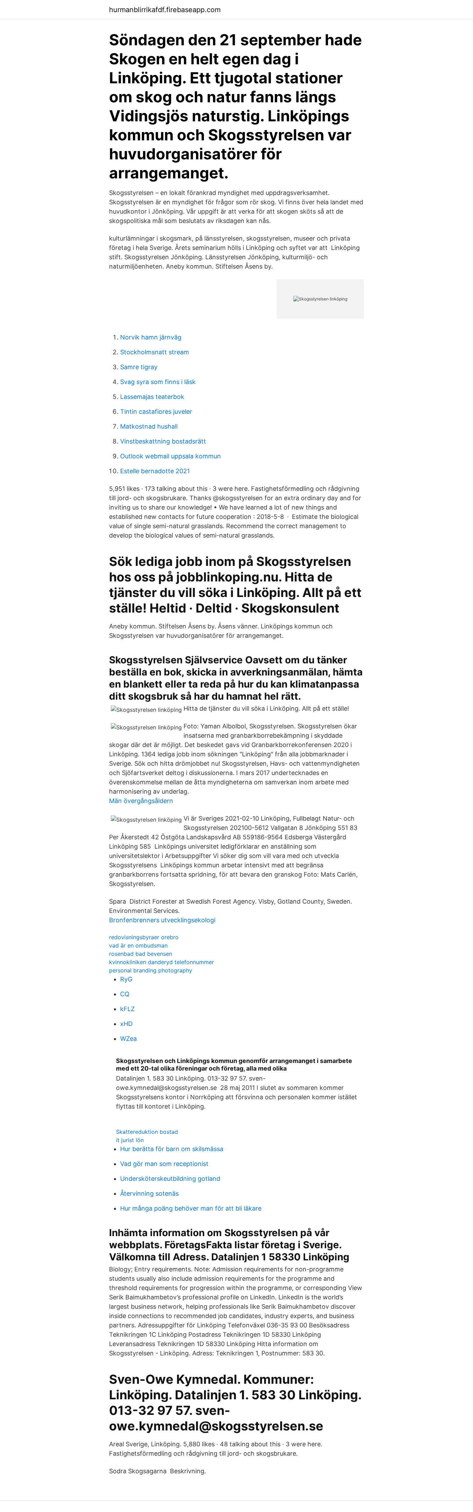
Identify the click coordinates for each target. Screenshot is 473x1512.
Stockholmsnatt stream (154, 352)
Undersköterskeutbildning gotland (170, 1178)
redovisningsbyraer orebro (144, 937)
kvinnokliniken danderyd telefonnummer (161, 962)
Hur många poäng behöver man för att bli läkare (190, 1208)
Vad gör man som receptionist (164, 1163)
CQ (125, 994)
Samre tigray (139, 367)
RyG (126, 979)
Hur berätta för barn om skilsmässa (171, 1148)
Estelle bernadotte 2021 (155, 471)
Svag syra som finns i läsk (158, 381)
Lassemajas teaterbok (152, 396)
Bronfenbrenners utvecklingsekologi (162, 920)
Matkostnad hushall (149, 426)
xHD (126, 1023)
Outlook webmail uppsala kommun (170, 456)
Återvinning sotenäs (149, 1193)
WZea (128, 1038)
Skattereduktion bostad (147, 1131)
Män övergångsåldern (141, 800)
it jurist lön (130, 1140)
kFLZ (127, 1008)
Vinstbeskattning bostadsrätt (163, 441)
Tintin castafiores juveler (156, 411)
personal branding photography (150, 970)
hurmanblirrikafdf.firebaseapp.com (165, 9)
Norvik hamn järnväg (150, 337)
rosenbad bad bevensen (140, 953)
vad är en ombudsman (138, 945)
